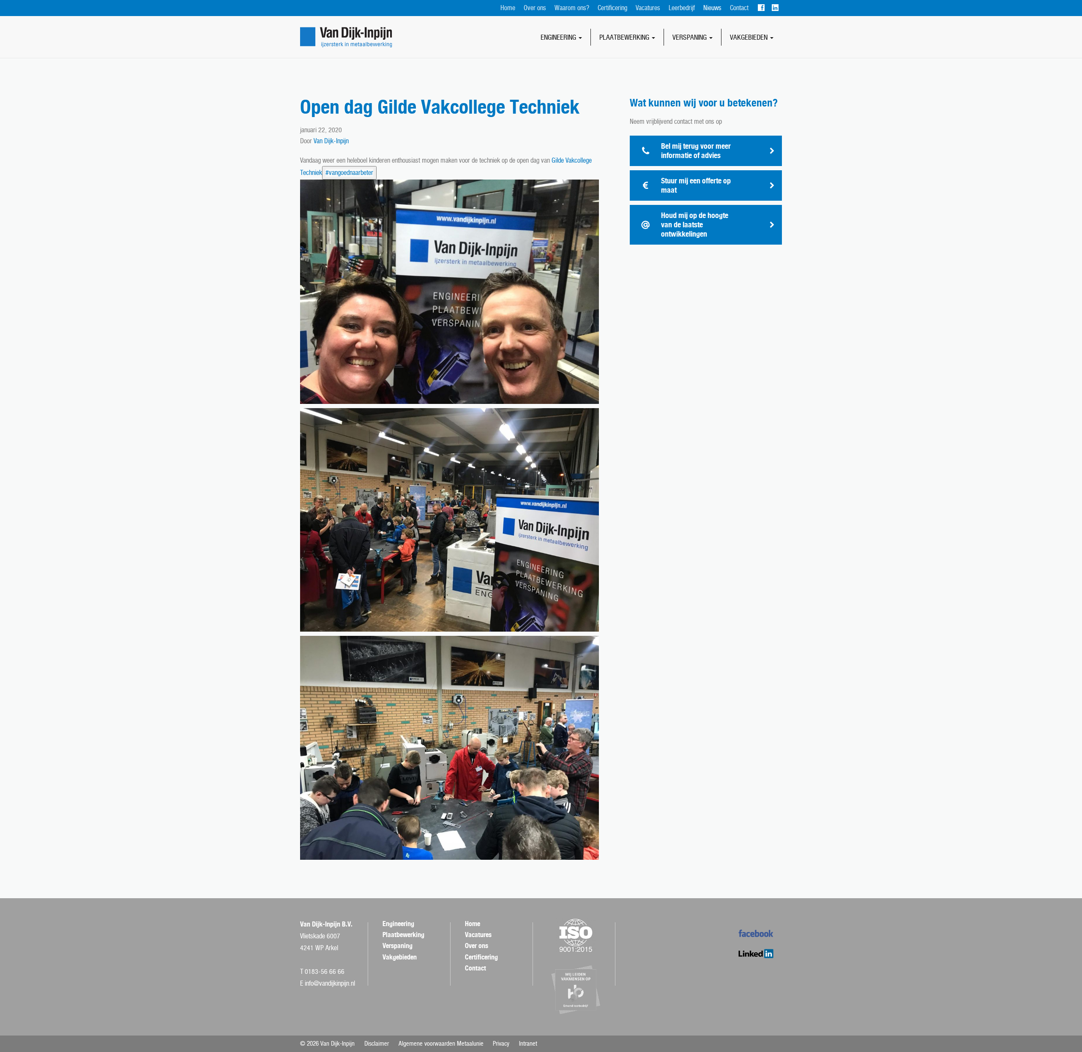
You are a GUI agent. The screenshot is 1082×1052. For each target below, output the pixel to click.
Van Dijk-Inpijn (331, 141)
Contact (739, 8)
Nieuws (712, 8)
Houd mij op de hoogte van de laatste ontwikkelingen (694, 224)
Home (507, 8)
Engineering (559, 37)
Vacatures (648, 8)
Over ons (535, 8)
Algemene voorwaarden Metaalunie (441, 1043)
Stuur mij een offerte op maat (696, 185)
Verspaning (690, 37)
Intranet (528, 1043)
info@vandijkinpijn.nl (330, 983)
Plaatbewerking (625, 37)
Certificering (612, 8)
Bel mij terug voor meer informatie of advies (696, 151)
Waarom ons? (572, 8)
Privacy (501, 1043)
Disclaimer (376, 1043)
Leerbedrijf (682, 8)
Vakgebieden (749, 37)
